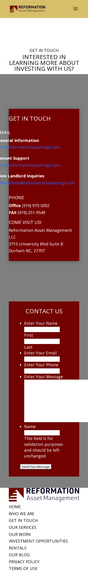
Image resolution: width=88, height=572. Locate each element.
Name (30, 426)
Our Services (22, 527)
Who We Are (21, 513)
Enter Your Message (43, 376)
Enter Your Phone (41, 364)
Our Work (20, 534)
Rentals (17, 548)
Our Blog (19, 554)
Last (28, 347)
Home (15, 506)
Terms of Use (23, 568)
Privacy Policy (24, 561)
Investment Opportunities (38, 541)
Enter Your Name (41, 323)
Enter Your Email (40, 353)
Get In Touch (23, 520)
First (28, 335)
